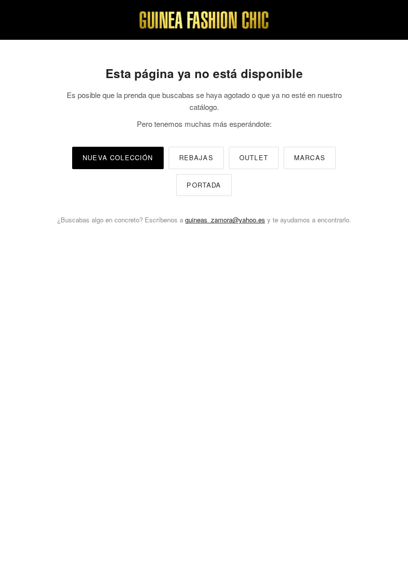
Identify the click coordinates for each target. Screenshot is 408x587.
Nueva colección (118, 157)
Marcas (309, 157)
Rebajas (196, 157)
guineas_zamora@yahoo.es (225, 219)
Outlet (253, 157)
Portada (204, 185)
